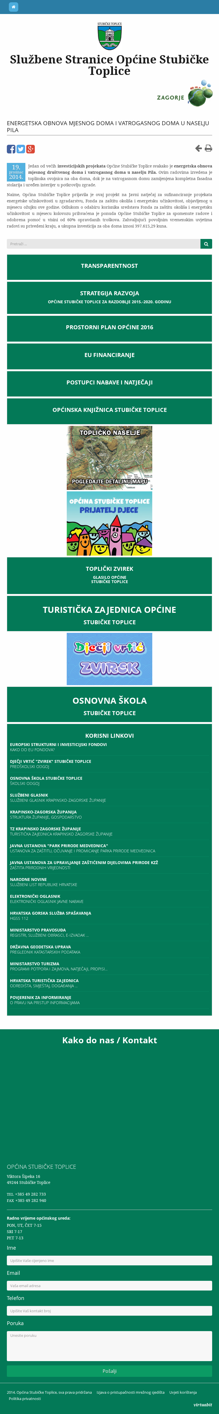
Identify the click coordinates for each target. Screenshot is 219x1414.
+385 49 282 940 (30, 1200)
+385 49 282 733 (30, 1194)
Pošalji (110, 1371)
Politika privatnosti (25, 1398)
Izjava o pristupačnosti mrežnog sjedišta (131, 1392)
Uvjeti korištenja (183, 1392)
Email (13, 1273)
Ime (11, 1248)
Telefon (15, 1298)
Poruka (15, 1323)
